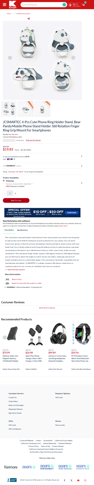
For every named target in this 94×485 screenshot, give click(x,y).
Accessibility (48, 440)
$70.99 (6, 352)
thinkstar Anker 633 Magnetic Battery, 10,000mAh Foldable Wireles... (10, 358)
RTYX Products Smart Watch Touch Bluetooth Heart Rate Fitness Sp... (80, 358)
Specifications (22, 230)
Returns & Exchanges (16, 405)
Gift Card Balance (15, 429)
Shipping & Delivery (16, 409)
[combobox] (44, 4)
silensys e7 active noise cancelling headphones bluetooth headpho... (57, 358)
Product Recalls (58, 446)
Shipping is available (15, 186)
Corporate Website (27, 440)
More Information (12, 274)
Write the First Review (33, 140)
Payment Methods (64, 443)
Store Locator (60, 425)
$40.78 (28, 350)
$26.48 (29, 352)
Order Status (13, 401)
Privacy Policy (34, 446)
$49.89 (52, 352)
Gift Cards (59, 397)
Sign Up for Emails (15, 413)
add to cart (16, 200)
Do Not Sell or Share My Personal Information (46, 452)
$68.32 (73, 350)
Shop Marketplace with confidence (16, 221)
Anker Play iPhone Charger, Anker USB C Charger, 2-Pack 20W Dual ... (34, 358)
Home (9, 13)
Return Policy (17, 279)
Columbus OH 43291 (15, 172)
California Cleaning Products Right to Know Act (46, 449)
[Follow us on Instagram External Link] (85, 480)
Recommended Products (16, 319)
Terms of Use (45, 446)
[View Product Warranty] (7, 279)
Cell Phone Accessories (23, 13)
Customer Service (16, 393)
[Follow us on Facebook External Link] (64, 480)
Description (9, 230)
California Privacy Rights (63, 440)
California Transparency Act (31, 443)
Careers (38, 440)
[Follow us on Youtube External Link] (78, 480)
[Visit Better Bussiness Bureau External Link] (12, 480)
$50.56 (75, 352)
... (13, 13)
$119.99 (5, 350)
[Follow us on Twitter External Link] (71, 480)
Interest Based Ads (49, 443)
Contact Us (13, 397)
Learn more (63, 226)
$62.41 (50, 350)
